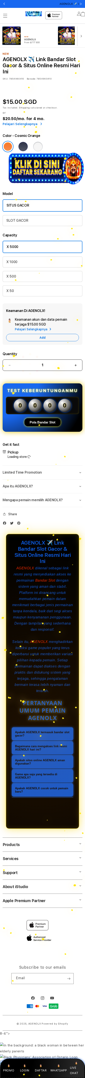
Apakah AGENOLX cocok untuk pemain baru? (41, 790)
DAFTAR (41, 1070)
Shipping (24, 107)
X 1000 (11, 262)
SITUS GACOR (18, 205)
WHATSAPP (58, 1070)
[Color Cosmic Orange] (8, 146)
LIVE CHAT (74, 1070)
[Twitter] (13, 524)
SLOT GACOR (17, 220)
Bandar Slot (45, 580)
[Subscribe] (68, 978)
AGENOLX (25, 568)
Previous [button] (4, 4)
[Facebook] (6, 524)
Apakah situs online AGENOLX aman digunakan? (40, 762)
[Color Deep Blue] (23, 146)
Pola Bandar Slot (42, 422)
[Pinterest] (20, 524)
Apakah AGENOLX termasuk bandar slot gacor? (42, 734)
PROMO (8, 1070)
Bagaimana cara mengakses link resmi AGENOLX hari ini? (41, 748)
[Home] (34, 13)
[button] (5, 16)
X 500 (11, 276)
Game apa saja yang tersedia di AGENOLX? (36, 776)
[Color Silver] (38, 146)
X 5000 (12, 247)
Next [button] (81, 4)
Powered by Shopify (55, 1023)
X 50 (10, 291)
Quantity (10, 354)
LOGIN (24, 1070)
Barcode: (31, 78)
